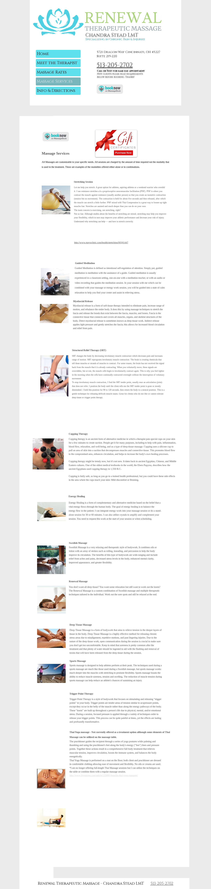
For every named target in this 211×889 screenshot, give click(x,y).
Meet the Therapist (57, 63)
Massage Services (54, 81)
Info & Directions (56, 90)
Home (43, 54)
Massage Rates (52, 72)
